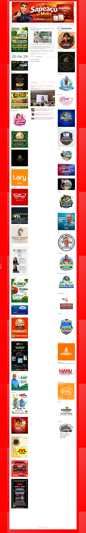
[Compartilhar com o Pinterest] (41, 56)
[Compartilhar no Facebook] (40, 56)
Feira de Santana (54, 24)
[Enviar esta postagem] (36, 56)
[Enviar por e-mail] (37, 56)
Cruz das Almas (26, 24)
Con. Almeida (60, 24)
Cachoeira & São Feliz (33, 24)
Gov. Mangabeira (65, 24)
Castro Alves (21, 24)
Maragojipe (49, 24)
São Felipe (41, 24)
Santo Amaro (71, 24)
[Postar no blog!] (38, 56)
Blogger (47, 527)
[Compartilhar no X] (39, 56)
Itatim (45, 24)
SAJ (38, 24)
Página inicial (12, 24)
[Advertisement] (19, 516)
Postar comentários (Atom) (36, 83)
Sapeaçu (17, 24)
